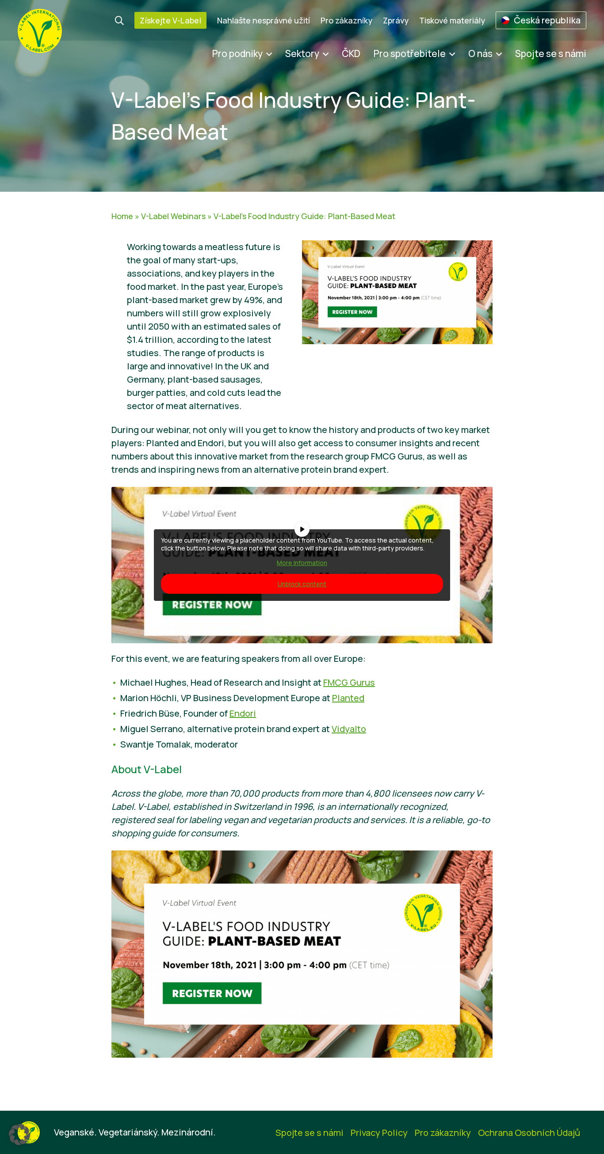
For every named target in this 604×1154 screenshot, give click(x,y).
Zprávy (396, 20)
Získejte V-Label (170, 20)
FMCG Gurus (349, 682)
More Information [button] (302, 563)
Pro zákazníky (346, 20)
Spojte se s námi (550, 53)
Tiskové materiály (452, 20)
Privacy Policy (379, 1133)
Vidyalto (349, 729)
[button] (19, 1134)
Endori (242, 713)
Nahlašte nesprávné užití (263, 20)
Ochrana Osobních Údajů (529, 1133)
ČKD (351, 53)
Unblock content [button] (302, 584)
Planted (348, 698)
